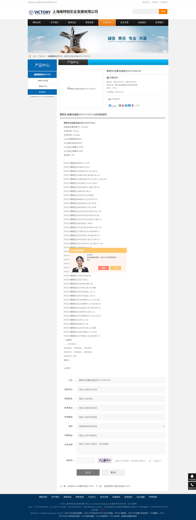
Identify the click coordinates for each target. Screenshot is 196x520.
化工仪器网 (132, 504)
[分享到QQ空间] (119, 105)
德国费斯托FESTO (42, 75)
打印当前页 (115, 99)
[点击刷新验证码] (105, 460)
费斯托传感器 (43, 81)
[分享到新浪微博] (123, 105)
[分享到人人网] (129, 105)
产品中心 (107, 22)
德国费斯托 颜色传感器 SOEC (117, 486)
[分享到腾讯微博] (126, 105)
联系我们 (164, 2)
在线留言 (155, 2)
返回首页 (145, 2)
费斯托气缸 (43, 86)
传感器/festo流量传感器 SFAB (80, 486)
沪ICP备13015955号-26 (158, 507)
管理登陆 (153, 497)
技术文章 (125, 22)
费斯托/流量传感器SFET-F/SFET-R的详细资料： (84, 114)
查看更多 (42, 92)
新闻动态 (72, 22)
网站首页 (37, 22)
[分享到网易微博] (132, 105)
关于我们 (55, 22)
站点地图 (141, 497)
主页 (34, 56)
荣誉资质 (90, 22)
